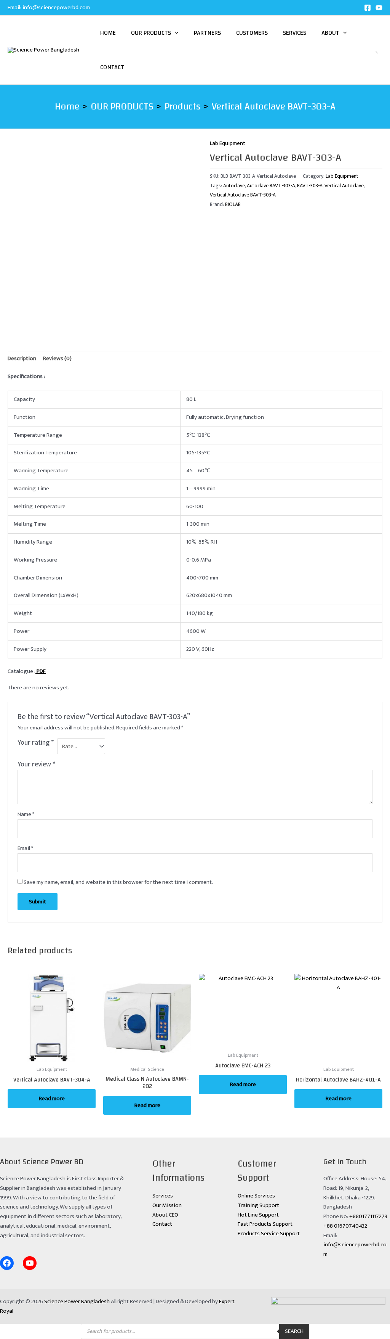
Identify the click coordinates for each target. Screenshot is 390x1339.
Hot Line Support (258, 1215)
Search (373, 50)
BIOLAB (233, 204)
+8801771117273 (368, 1216)
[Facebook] (367, 7)
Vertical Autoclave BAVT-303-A (243, 195)
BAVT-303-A (310, 186)
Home (108, 33)
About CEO (165, 1215)
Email (25, 848)
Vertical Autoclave (344, 186)
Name (26, 814)
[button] (175, 32)
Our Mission (167, 1205)
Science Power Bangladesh (77, 1301)
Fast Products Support (265, 1224)
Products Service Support (269, 1233)
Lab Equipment (227, 143)
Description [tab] (22, 358)
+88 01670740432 (345, 1226)
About (330, 33)
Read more (52, 1098)
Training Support (258, 1205)
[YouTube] (379, 7)
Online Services (256, 1196)
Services (294, 33)
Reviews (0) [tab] (57, 358)
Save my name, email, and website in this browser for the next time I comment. (118, 882)
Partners (207, 33)
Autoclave (234, 186)
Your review (36, 764)
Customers (252, 33)
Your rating (36, 743)
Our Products (151, 33)
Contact (112, 67)
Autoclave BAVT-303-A (271, 186)
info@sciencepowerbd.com (56, 7)
